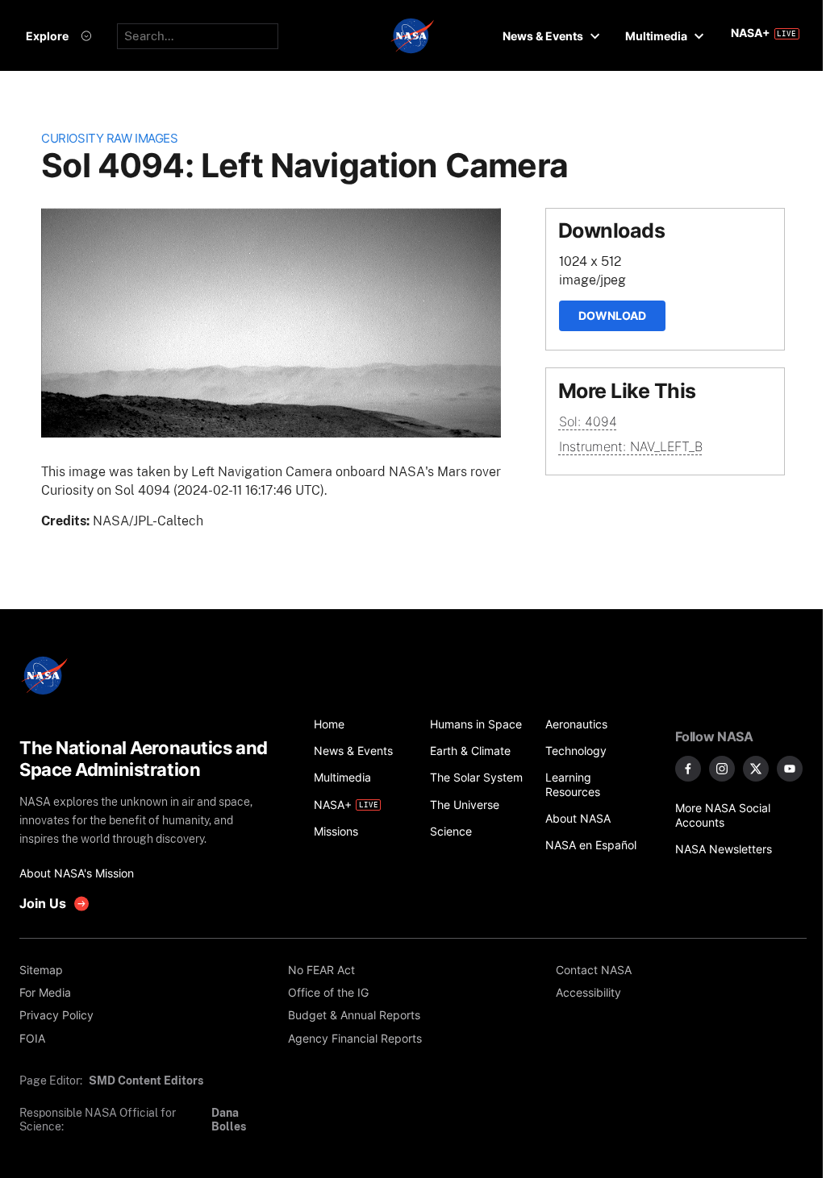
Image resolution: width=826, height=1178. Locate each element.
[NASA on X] (756, 769)
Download (612, 315)
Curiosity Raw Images (109, 138)
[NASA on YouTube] (790, 769)
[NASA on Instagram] (722, 769)
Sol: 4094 (588, 421)
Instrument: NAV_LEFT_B (631, 446)
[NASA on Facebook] (688, 769)
